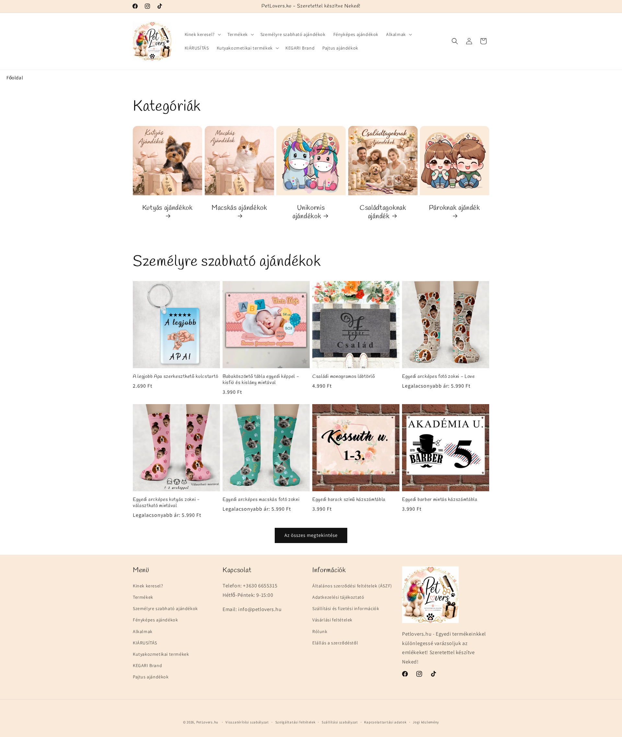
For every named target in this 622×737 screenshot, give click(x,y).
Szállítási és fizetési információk (345, 608)
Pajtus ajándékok (151, 677)
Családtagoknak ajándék (383, 212)
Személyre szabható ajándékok (165, 608)
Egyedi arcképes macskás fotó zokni (261, 500)
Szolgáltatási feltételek (295, 722)
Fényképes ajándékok (155, 620)
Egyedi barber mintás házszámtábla (440, 500)
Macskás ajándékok (239, 208)
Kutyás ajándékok (167, 208)
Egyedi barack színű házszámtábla (349, 500)
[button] (202, 34)
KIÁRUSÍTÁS (145, 643)
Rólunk (320, 631)
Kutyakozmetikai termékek (161, 654)
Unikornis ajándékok (309, 212)
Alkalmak (143, 631)
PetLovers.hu (207, 722)
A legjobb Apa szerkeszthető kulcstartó (175, 377)
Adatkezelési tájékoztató (338, 597)
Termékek (143, 597)
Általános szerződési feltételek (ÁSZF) (352, 586)
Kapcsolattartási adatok (385, 722)
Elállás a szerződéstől (335, 643)
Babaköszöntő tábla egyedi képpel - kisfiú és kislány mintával (261, 380)
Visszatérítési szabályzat (247, 722)
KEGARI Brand (147, 665)
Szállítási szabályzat (340, 722)
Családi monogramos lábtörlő (343, 377)
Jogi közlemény (426, 722)
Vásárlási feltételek (332, 620)
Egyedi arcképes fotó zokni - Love (438, 377)
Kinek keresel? (148, 586)
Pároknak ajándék (454, 208)
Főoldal (14, 77)
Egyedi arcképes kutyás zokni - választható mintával (166, 503)
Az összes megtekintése (311, 535)
